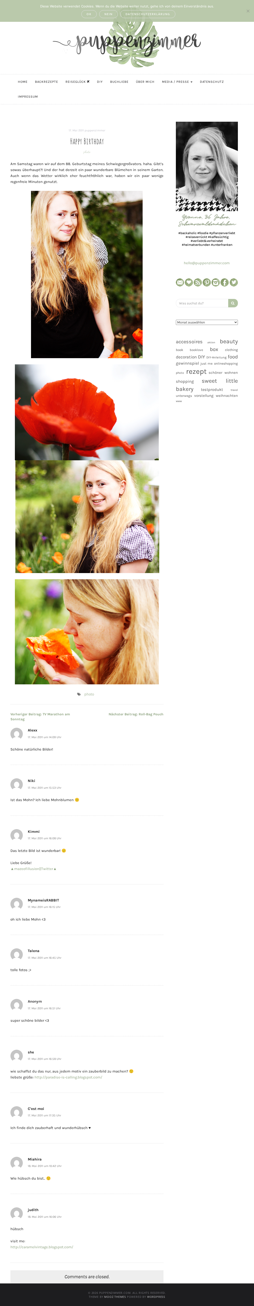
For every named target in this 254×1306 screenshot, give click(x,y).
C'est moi (36, 1108)
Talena (33, 951)
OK (89, 14)
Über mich (145, 82)
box (214, 349)
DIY (100, 82)
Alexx (32, 730)
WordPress (156, 1297)
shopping (185, 381)
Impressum (28, 96)
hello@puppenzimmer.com (207, 263)
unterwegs (184, 396)
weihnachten (227, 395)
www (179, 401)
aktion (211, 342)
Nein (108, 14)
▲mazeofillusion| (25, 869)
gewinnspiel (187, 363)
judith (33, 1210)
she (31, 1052)
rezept (196, 371)
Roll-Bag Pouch (136, 714)
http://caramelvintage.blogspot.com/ (41, 1247)
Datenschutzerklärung (148, 14)
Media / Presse (176, 82)
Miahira (35, 1159)
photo (87, 151)
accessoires (189, 342)
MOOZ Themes (115, 1297)
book (179, 350)
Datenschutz (212, 82)
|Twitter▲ (48, 869)
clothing (231, 350)
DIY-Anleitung (216, 357)
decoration (186, 356)
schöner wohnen (223, 372)
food (233, 357)
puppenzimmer (95, 130)
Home (23, 82)
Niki (31, 781)
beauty (229, 341)
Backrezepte (46, 82)
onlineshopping (226, 363)
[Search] (233, 303)
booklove (196, 350)
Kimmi (34, 831)
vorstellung (204, 395)
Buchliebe (119, 82)
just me (206, 363)
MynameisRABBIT (43, 900)
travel (234, 390)
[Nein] (247, 10)
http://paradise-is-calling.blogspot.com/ (68, 1077)
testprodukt (212, 389)
